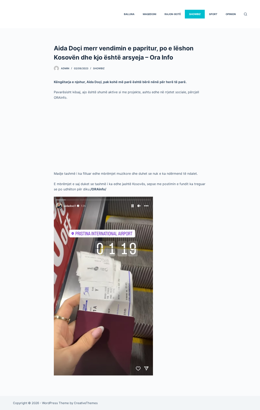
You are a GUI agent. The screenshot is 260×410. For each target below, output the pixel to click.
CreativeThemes (86, 403)
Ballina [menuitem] (129, 14)
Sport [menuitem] (213, 14)
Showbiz (99, 68)
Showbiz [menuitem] (195, 14)
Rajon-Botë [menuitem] (173, 14)
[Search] (245, 14)
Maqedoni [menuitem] (149, 14)
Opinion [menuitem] (231, 14)
